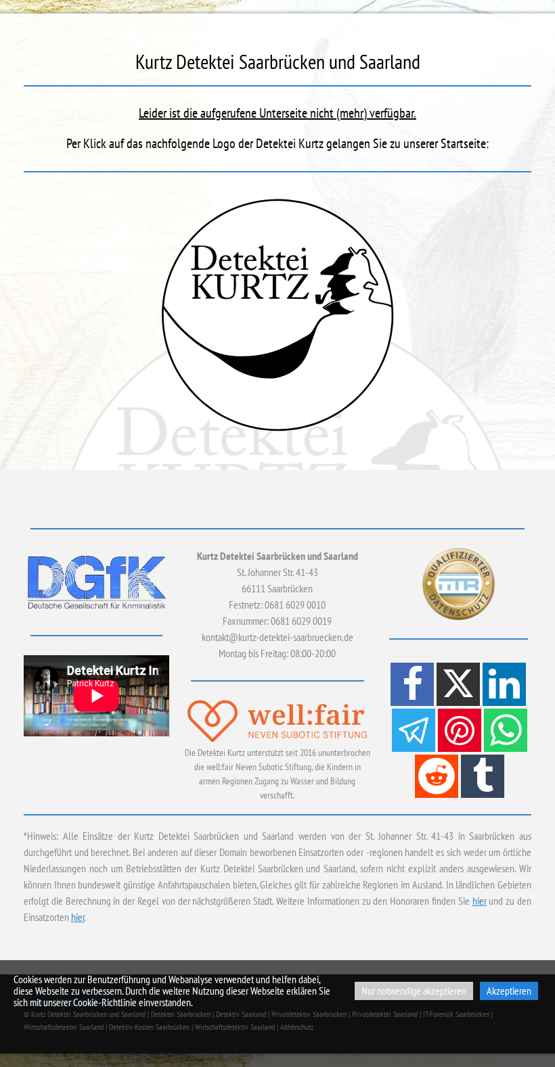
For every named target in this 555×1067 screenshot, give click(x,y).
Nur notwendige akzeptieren (413, 990)
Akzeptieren (509, 990)
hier (479, 900)
